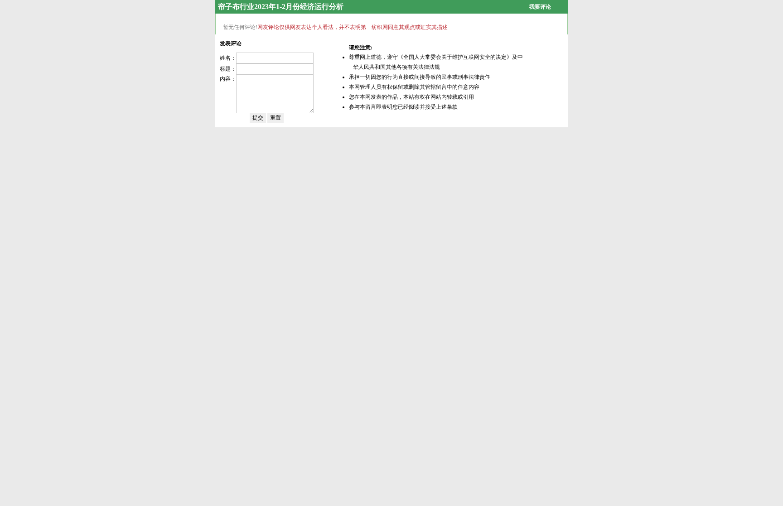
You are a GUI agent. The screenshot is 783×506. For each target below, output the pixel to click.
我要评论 (540, 7)
